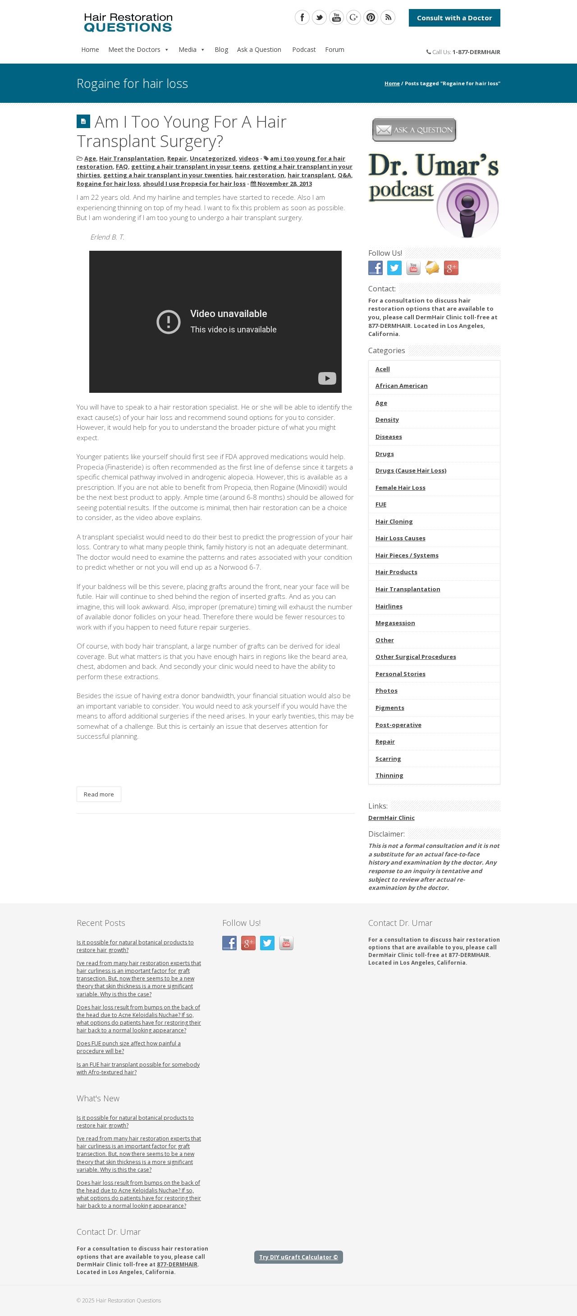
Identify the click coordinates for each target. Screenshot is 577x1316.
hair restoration (259, 175)
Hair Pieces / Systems (407, 555)
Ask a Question (259, 49)
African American (402, 386)
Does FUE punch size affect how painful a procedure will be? (129, 1047)
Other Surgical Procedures (416, 657)
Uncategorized (213, 158)
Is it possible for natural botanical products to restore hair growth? (135, 946)
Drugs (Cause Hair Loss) (411, 470)
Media (188, 49)
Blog (221, 49)
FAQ (122, 166)
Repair (177, 158)
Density (387, 419)
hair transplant (311, 175)
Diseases (389, 437)
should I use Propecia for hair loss (194, 183)
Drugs (385, 454)
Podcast (303, 49)
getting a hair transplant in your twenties (167, 175)
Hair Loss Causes (401, 538)
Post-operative (398, 725)
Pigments (390, 708)
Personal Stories (401, 674)
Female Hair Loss (401, 487)
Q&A (344, 175)
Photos (387, 690)
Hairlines (389, 606)
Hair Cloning (394, 521)
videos (249, 158)
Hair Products (396, 572)
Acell (383, 369)
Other (385, 640)
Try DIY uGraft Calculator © (298, 1257)
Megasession (395, 623)
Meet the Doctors (134, 49)
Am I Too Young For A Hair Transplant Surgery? (182, 131)
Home (90, 49)
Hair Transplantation (131, 158)
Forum (334, 49)
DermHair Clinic (391, 818)
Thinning (389, 775)
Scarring (388, 759)
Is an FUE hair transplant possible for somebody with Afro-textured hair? (138, 1068)
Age (90, 158)
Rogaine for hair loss (108, 183)
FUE (381, 504)
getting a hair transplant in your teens (190, 166)
